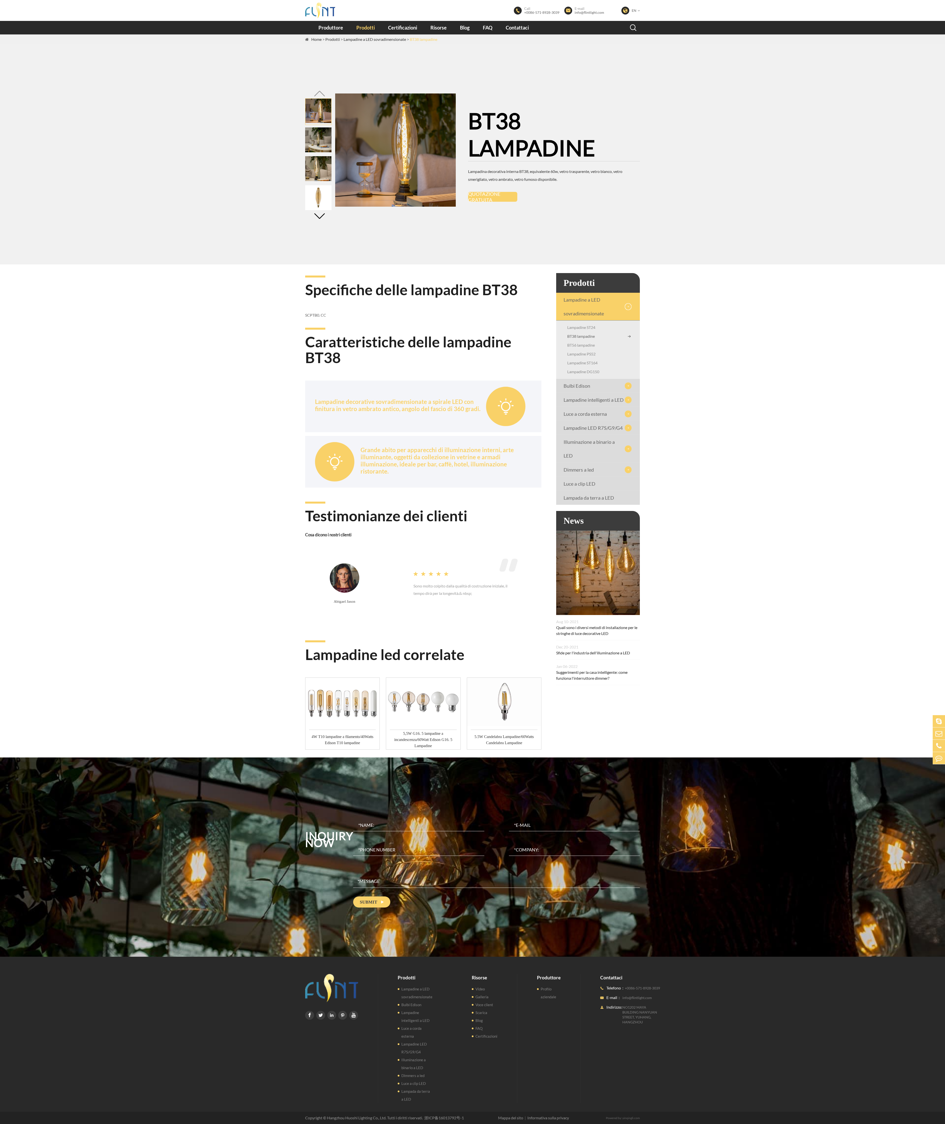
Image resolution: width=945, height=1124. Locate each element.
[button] (319, 216)
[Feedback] (939, 758)
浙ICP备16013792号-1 (444, 1117)
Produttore (330, 28)
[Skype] (939, 721)
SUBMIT (372, 902)
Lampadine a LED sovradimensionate (375, 39)
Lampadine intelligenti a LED (594, 400)
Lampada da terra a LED (589, 498)
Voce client (484, 1004)
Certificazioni (402, 28)
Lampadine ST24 (581, 327)
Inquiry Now (329, 839)
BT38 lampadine (423, 39)
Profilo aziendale (548, 993)
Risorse (438, 28)
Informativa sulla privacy (548, 1117)
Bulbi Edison (577, 386)
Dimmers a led (579, 470)
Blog (465, 28)
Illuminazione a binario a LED (589, 449)
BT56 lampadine (581, 345)
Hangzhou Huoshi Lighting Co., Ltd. (356, 1117)
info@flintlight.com (589, 13)
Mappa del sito (510, 1117)
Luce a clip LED (579, 484)
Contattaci (517, 28)
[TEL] (939, 746)
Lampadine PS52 (581, 354)
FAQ (487, 28)
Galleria (481, 997)
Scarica (481, 1012)
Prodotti (365, 28)
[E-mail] (939, 733)
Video (480, 989)
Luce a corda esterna (585, 414)
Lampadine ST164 (582, 362)
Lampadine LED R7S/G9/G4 (593, 428)
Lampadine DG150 (583, 371)
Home (316, 39)
